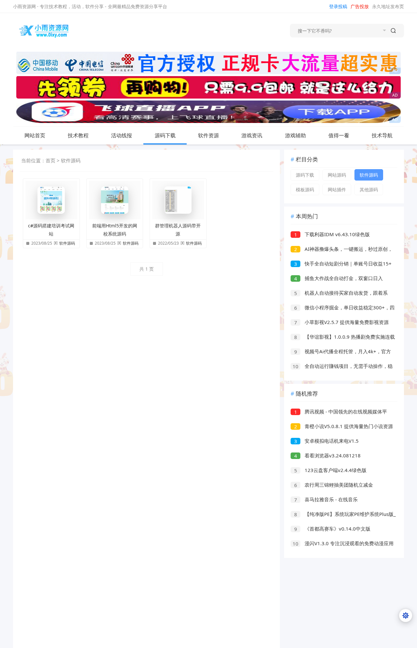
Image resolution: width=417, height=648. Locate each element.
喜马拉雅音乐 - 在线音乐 (326, 499)
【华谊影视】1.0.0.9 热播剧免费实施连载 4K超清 (343, 337)
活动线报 (121, 135)
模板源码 (305, 189)
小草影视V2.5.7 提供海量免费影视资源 (341, 322)
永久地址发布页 (388, 6)
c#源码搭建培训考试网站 (51, 230)
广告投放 (360, 6)
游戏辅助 (295, 135)
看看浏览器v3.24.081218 (327, 455)
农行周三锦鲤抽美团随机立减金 (333, 484)
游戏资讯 (251, 135)
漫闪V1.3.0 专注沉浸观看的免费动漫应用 (343, 543)
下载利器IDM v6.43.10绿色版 (332, 234)
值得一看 (338, 135)
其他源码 (369, 189)
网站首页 (34, 135)
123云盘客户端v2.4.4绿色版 (330, 470)
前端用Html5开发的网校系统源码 (114, 230)
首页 (50, 160)
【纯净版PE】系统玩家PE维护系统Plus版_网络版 (343, 515)
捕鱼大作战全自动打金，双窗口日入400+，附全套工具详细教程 (337, 279)
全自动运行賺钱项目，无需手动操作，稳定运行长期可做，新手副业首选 (342, 367)
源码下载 (165, 135)
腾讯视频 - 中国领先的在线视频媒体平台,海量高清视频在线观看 (339, 412)
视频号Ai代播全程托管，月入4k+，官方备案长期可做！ (341, 352)
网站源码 (337, 175)
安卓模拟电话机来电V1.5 (326, 441)
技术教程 (78, 135)
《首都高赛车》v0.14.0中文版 (332, 528)
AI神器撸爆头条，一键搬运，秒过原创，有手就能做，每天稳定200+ (342, 250)
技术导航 (382, 135)
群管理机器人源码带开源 (178, 230)
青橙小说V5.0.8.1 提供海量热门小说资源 (343, 426)
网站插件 (337, 189)
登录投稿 (338, 6)
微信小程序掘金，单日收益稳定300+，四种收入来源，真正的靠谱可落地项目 (343, 308)
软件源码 (70, 160)
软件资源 (208, 135)
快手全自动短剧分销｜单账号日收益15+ (343, 263)
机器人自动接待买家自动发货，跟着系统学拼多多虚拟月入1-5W (339, 294)
